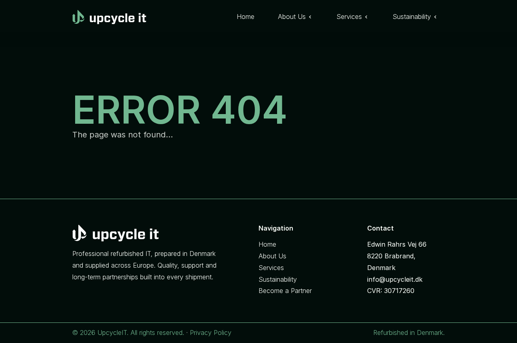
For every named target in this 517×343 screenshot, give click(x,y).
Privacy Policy (210, 332)
